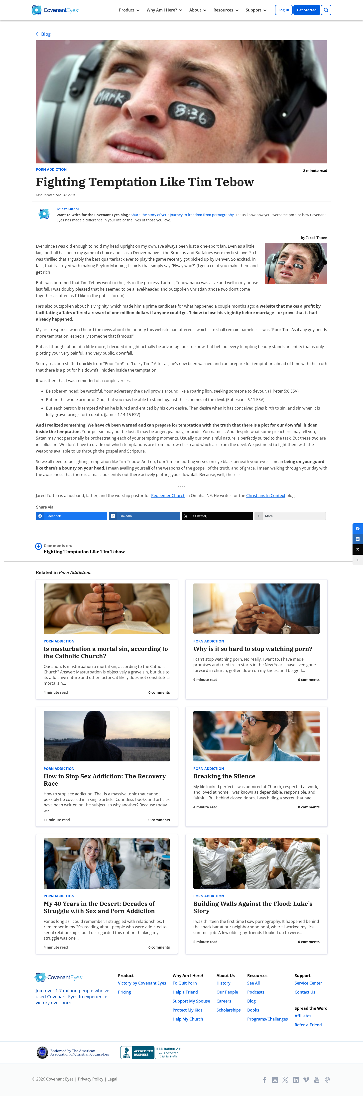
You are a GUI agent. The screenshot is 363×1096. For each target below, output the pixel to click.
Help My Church (188, 1019)
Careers (224, 1001)
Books (253, 1010)
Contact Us (305, 992)
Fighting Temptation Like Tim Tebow (84, 548)
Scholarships (229, 1010)
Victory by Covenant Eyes (142, 983)
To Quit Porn (185, 983)
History (224, 983)
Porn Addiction (51, 169)
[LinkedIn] (358, 539)
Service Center (308, 983)
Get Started (307, 9)
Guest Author (68, 209)
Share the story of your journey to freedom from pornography (182, 214)
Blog (46, 34)
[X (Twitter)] (358, 549)
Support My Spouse (191, 1001)
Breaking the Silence (224, 776)
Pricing (124, 992)
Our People (227, 992)
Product (126, 10)
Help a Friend (185, 992)
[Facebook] (358, 528)
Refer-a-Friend (308, 1025)
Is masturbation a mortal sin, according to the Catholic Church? (106, 652)
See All (253, 983)
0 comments (159, 692)
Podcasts (255, 992)
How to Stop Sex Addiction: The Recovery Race (105, 779)
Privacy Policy (90, 1079)
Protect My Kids (188, 1010)
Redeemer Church (168, 495)
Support (253, 10)
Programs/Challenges (267, 1019)
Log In (283, 9)
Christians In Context (265, 495)
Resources (223, 10)
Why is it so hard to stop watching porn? (252, 649)
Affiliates (303, 1016)
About (195, 10)
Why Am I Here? (162, 10)
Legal (112, 1079)
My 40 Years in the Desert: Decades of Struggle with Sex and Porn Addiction (99, 907)
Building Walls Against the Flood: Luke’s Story (252, 907)
